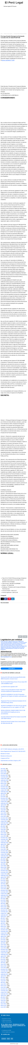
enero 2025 (3, 785)
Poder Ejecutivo (4, 641)
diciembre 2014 (4, 969)
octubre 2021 (4, 841)
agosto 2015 (3, 956)
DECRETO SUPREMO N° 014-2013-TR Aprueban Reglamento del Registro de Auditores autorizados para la (14, 696)
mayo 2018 (3, 901)
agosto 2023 (3, 804)
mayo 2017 (3, 921)
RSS (12, 1038)
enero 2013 (3, 1007)
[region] (14, 73)
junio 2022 (3, 827)
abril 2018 (3, 903)
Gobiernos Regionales (21, 646)
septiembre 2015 (4, 954)
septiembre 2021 (4, 842)
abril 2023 (3, 811)
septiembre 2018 (4, 895)
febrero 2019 (4, 887)
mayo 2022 (3, 829)
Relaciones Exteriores (6, 646)
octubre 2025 (4, 778)
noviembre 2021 (4, 839)
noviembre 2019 (4, 872)
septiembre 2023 (4, 803)
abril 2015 (3, 962)
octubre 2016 (4, 933)
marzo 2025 (3, 781)
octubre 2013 (4, 992)
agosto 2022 (3, 824)
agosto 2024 (3, 793)
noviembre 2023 (4, 799)
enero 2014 (3, 987)
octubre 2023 (4, 801)
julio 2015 (3, 957)
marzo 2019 (3, 885)
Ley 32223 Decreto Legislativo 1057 (9, 686)
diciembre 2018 (4, 890)
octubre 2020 (4, 854)
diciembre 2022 (4, 818)
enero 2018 (3, 908)
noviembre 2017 (4, 911)
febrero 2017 (4, 926)
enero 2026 (3, 773)
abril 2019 (3, 883)
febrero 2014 (4, 985)
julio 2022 (3, 826)
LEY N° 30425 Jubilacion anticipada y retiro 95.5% (12, 749)
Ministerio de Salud (5, 753)
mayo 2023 (3, 809)
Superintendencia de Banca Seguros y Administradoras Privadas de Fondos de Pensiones (13, 648)
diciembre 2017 (4, 910)
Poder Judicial (4, 644)
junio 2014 (3, 979)
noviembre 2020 (4, 852)
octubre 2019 (4, 873)
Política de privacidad (6, 1020)
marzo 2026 (3, 770)
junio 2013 (3, 998)
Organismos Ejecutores (6, 647)
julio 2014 (3, 977)
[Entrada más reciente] (20, 636)
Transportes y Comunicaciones (19, 642)
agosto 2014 (3, 975)
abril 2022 (3, 831)
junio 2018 (3, 900)
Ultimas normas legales (7, 1021)
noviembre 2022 (4, 819)
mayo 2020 (3, 862)
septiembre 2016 (4, 934)
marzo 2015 (3, 964)
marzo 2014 (3, 984)
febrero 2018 (4, 906)
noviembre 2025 (4, 776)
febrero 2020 (4, 867)
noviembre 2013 (4, 990)
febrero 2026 (4, 772)
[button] (2, 599)
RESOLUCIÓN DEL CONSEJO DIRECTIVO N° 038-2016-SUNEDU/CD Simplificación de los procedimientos (13, 712)
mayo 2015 (3, 961)
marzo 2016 (3, 944)
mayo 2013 (3, 1000)
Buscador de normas (6, 1018)
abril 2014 (3, 982)
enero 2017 (3, 928)
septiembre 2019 (4, 875)
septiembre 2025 (4, 780)
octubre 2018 (4, 893)
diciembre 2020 (4, 850)
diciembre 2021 (4, 837)
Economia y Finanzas (20, 643)
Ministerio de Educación (6, 756)
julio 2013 (3, 997)
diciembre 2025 (4, 775)
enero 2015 (3, 967)
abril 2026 (3, 768)
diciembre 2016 (4, 929)
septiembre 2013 (4, 993)
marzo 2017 (3, 924)
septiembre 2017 (4, 915)
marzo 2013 (3, 1003)
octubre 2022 (4, 821)
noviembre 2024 (4, 788)
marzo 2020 (3, 865)
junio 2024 (3, 796)
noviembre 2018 (4, 892)
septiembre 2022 (4, 822)
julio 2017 (3, 918)
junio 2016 (3, 939)
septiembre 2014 (4, 974)
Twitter (8, 1038)
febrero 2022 (4, 834)
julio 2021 (3, 846)
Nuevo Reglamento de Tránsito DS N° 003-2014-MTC (13, 751)
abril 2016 (3, 943)
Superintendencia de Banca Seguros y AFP (11, 760)
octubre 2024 (4, 790)
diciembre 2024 (4, 786)
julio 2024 (3, 795)
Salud (16, 644)
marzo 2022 (3, 832)
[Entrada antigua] (25, 636)
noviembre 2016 (4, 931)
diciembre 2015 (4, 949)
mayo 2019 (3, 882)
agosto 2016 (3, 936)
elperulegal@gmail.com (6, 656)
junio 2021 (3, 847)
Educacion (13, 646)
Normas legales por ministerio (8, 1032)
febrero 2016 (4, 946)
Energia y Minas (11, 644)
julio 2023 (3, 806)
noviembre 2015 (4, 951)
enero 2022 (3, 836)
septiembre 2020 (4, 855)
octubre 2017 (4, 913)
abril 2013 (3, 1002)
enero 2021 (3, 849)
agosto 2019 (3, 877)
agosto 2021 (3, 844)
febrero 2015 (4, 966)
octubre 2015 (4, 952)
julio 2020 (3, 859)
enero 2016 (3, 947)
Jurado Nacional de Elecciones (8, 643)
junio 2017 (3, 919)
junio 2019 (3, 880)
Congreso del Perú (5, 758)
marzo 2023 (3, 813)
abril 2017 (3, 923)
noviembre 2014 (4, 970)
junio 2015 (3, 959)
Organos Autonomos (13, 641)
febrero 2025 (4, 783)
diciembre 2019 (4, 870)
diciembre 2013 (4, 989)
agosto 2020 (3, 857)
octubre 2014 (4, 972)
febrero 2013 (4, 1005)
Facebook (4, 1038)
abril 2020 (3, 864)
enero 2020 (3, 869)
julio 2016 (3, 938)
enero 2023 (3, 816)
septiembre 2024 (4, 791)
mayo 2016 (3, 941)
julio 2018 (3, 898)
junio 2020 (3, 860)
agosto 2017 (3, 916)
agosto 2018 (3, 896)
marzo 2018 (3, 905)
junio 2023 (3, 808)
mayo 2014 (3, 980)
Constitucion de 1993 (6, 1030)
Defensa (20, 644)
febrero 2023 (4, 814)
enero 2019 (3, 888)
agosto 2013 (3, 995)
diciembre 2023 (4, 798)
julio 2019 (3, 878)
